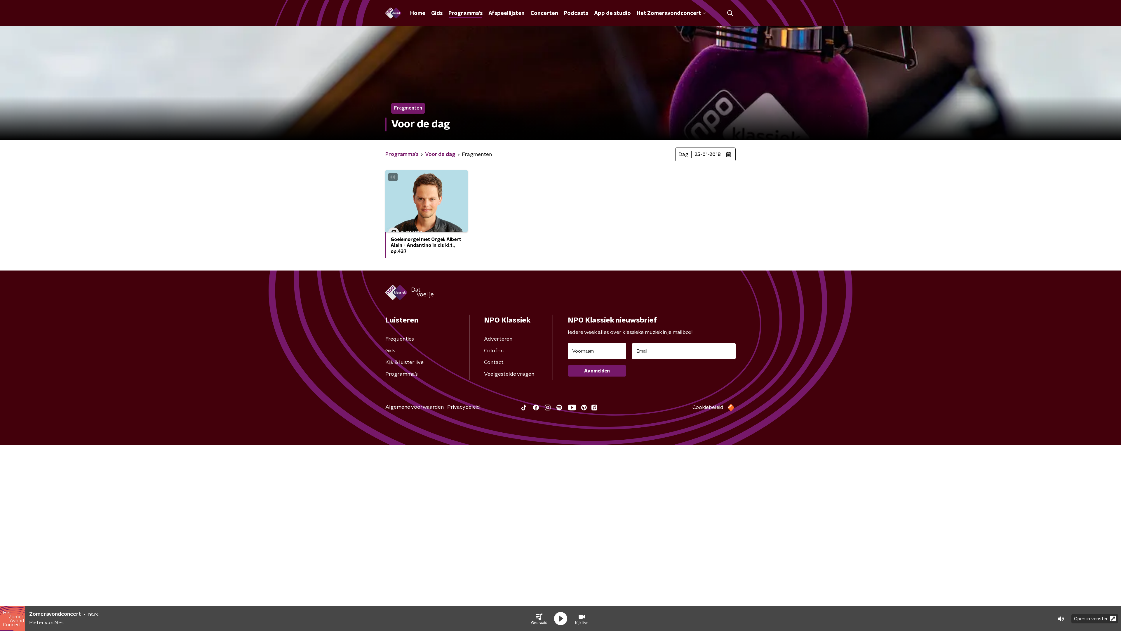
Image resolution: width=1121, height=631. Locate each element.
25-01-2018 (707, 154)
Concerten (544, 13)
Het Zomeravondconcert (669, 13)
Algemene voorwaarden (414, 407)
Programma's (465, 13)
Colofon (494, 350)
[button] (539, 618)
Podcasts (576, 13)
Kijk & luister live (404, 362)
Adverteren (498, 339)
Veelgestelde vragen (509, 374)
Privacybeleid (463, 407)
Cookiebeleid (707, 407)
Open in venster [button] (1091, 618)
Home (417, 13)
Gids (437, 13)
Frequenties (399, 339)
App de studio (612, 13)
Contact (494, 362)
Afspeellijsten (506, 13)
